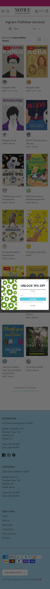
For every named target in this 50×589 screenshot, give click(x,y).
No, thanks (33, 305)
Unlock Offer (32, 299)
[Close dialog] (47, 281)
